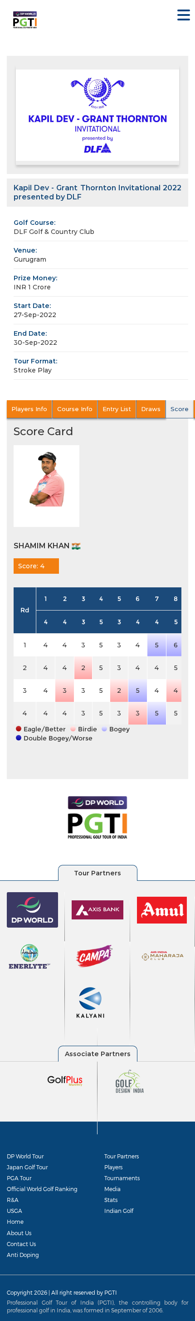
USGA (14, 1210)
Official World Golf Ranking (42, 1189)
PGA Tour (19, 1178)
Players (113, 1167)
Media (112, 1189)
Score (180, 408)
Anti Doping (23, 1254)
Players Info (29, 408)
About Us (19, 1233)
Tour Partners (121, 1156)
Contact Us (21, 1244)
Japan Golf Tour (27, 1167)
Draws (151, 408)
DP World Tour (25, 1156)
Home (15, 1221)
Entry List (116, 408)
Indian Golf (118, 1210)
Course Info (75, 408)
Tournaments (122, 1178)
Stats (110, 1200)
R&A (13, 1200)
